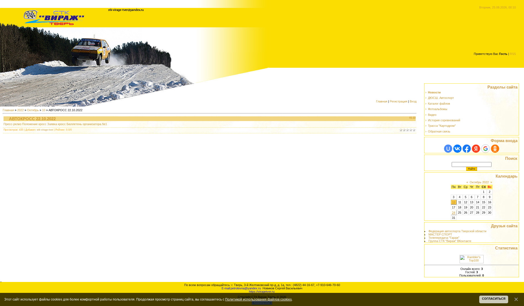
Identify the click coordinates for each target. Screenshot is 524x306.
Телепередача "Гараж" (443, 237)
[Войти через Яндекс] (476, 149)
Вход (413, 101)
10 (43, 110)
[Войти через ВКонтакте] (457, 149)
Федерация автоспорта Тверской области (457, 231)
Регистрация (398, 101)
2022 (20, 110)
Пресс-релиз (12, 124)
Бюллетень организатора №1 (87, 124)
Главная (381, 101)
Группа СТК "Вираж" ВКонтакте (449, 241)
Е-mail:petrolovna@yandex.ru (241, 288)
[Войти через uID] (448, 149)
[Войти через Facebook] (467, 149)
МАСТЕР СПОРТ (440, 234)
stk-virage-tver (45, 129)
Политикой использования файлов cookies (258, 299)
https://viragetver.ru (262, 291)
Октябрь (33, 110)
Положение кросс (34, 124)
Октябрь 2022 (479, 182)
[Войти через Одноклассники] (495, 149)
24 (453, 212)
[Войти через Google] (485, 148)
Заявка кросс (56, 124)
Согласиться (493, 298)
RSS (513, 53)
